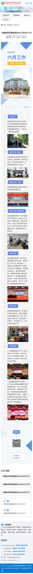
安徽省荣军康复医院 (19, 566)
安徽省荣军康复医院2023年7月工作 (14, 513)
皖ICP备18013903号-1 (15, 568)
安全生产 (6, 20)
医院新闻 (6, 15)
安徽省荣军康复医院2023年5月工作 (14, 504)
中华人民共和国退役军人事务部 (11, 527)
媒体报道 (16, 15)
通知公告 (27, 15)
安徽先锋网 (11, 532)
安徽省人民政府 (11, 530)
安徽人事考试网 (21, 532)
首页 (4, 25)
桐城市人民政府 (22, 530)
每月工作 (17, 25)
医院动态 (10, 25)
